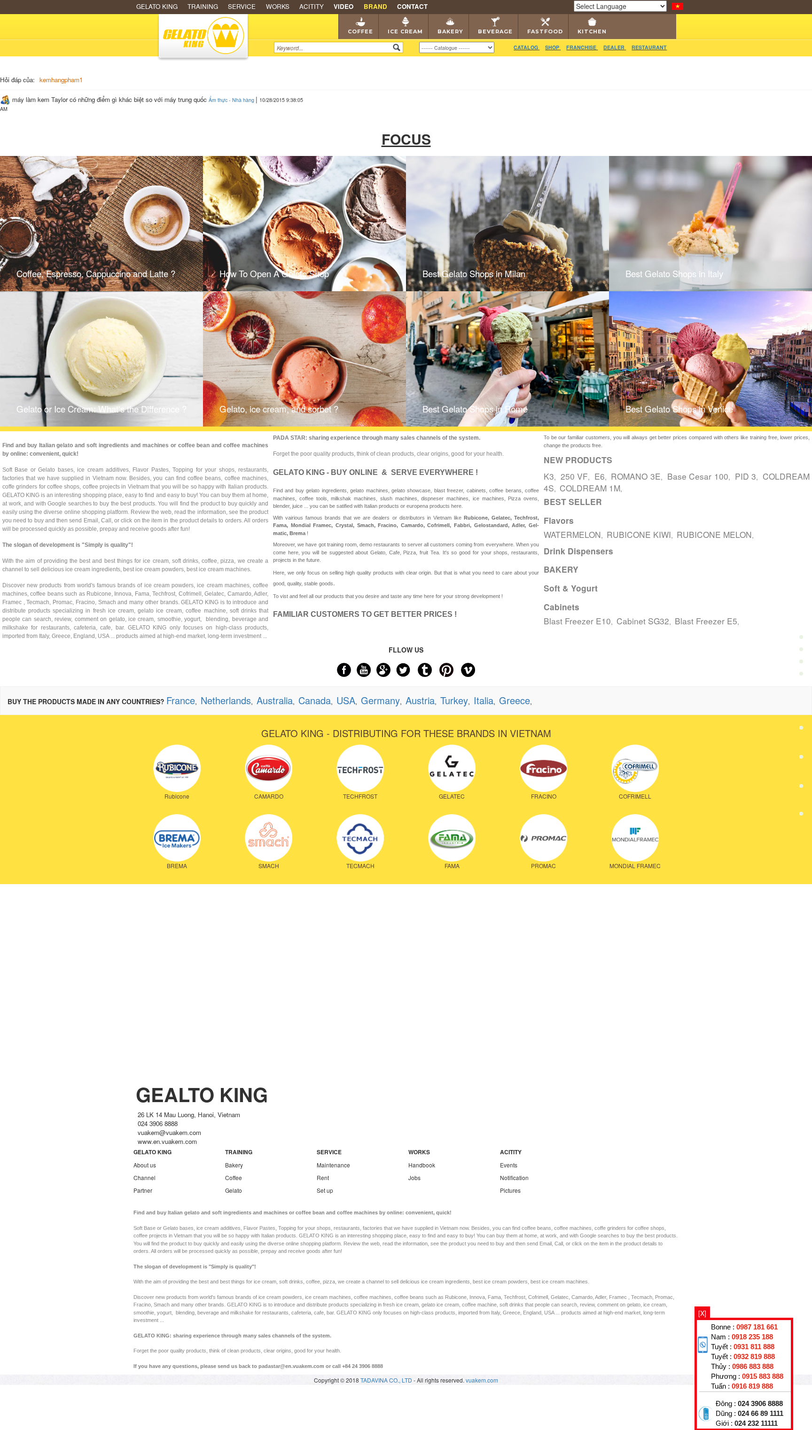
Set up (325, 1190)
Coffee (360, 31)
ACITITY (311, 6)
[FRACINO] (543, 767)
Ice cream (405, 31)
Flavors (559, 520)
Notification (514, 1177)
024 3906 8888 (760, 1403)
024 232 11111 (756, 1423)
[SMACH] (268, 837)
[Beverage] (801, 702)
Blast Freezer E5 (706, 621)
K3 (549, 476)
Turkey (454, 700)
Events (508, 1165)
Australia (275, 700)
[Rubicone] (177, 767)
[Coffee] (801, 614)
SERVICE (242, 6)
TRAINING (202, 6)
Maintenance (333, 1165)
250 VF (574, 476)
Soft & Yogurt (571, 588)
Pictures (510, 1190)
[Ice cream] (801, 643)
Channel (144, 1177)
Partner (142, 1190)
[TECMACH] (360, 837)
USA (345, 700)
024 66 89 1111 (760, 1413)
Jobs (414, 1177)
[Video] (801, 788)
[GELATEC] (452, 767)
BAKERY (561, 569)
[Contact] (801, 816)
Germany (380, 700)
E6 (599, 476)
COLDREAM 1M (590, 488)
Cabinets (561, 607)
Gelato (233, 1190)
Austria (420, 700)
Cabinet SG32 (643, 621)
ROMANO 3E (636, 476)
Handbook (421, 1165)
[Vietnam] (677, 5)
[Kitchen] (801, 759)
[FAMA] (452, 837)
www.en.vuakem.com (167, 1141)
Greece (514, 700)
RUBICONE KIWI (639, 534)
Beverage (495, 31)
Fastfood (545, 31)
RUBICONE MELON (714, 534)
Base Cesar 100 (698, 476)
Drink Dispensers (578, 551)
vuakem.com (482, 1380)
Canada (314, 700)
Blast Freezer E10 (577, 621)
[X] (702, 1313)
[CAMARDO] (268, 767)
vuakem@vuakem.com (169, 1132)
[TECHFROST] (360, 767)
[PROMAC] (543, 837)
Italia (483, 700)
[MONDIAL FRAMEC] (635, 837)
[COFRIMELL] (635, 767)
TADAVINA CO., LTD (387, 1380)
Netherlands (226, 700)
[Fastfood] (801, 730)
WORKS (277, 6)
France (180, 700)
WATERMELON (572, 534)
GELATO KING (157, 6)
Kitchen (592, 31)
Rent (323, 1177)
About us (144, 1165)
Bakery (450, 31)
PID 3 (746, 476)
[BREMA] (177, 837)
